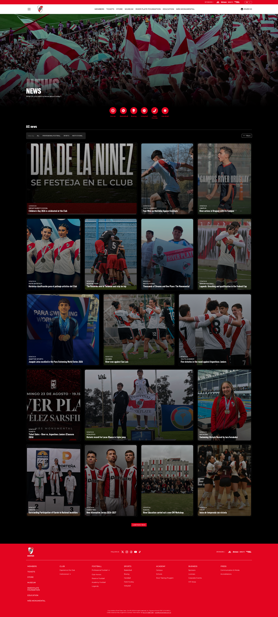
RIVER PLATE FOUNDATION (33, 589)
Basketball (128, 570)
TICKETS (31, 572)
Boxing (126, 574)
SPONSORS (208, 2)
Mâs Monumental (185, 9)
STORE (30, 577)
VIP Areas (192, 582)
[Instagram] (127, 552)
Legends (95, 586)
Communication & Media (230, 570)
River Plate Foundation (148, 9)
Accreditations (226, 574)
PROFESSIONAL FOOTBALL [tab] (51, 136)
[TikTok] (140, 552)
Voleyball (127, 586)
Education (168, 9)
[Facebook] (131, 552)
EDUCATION (32, 595)
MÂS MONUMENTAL (36, 601)
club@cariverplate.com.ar (163, 612)
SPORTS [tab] (66, 136)
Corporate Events (195, 578)
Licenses (191, 574)
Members (99, 9)
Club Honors (96, 575)
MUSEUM (31, 583)
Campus (159, 570)
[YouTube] (135, 552)
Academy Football (99, 582)
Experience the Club (67, 570)
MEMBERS (32, 566)
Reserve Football (98, 578)
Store (119, 9)
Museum (129, 9)
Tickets (110, 9)
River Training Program (165, 578)
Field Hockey (129, 582)
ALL (38, 136)
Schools (159, 574)
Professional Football (100, 570)
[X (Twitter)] (122, 552)
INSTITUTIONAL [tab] (77, 136)
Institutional (64, 574)
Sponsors (191, 570)
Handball (127, 578)
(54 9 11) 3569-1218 (148, 612)
